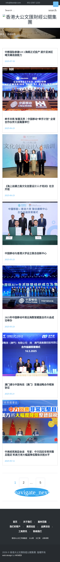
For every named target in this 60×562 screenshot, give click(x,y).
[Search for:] (25, 10)
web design (7, 555)
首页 (2, 34)
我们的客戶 (15, 526)
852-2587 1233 (33, 3)
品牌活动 (45, 526)
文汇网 (38, 538)
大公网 (31, 538)
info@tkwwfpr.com (13, 3)
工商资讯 (22, 531)
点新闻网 (45, 538)
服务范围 (42, 521)
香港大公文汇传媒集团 (19, 538)
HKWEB (18, 555)
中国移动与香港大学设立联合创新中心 (26, 253)
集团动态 (30, 526)
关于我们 (27, 521)
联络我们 (37, 531)
